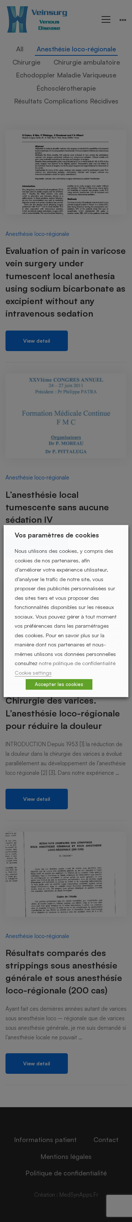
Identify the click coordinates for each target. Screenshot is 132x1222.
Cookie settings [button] (33, 672)
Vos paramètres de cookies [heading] (57, 535)
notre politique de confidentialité (77, 663)
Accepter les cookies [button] (59, 684)
